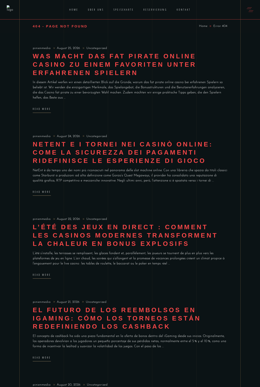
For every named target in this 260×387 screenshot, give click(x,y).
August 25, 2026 (69, 48)
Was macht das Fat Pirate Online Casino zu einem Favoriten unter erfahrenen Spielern (115, 64)
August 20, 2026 (69, 384)
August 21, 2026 (68, 302)
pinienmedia (42, 48)
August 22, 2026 (69, 219)
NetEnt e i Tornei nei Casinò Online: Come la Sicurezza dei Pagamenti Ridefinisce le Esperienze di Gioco (123, 152)
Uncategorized (96, 48)
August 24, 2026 (69, 136)
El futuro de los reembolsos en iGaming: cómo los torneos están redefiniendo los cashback (117, 318)
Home (203, 26)
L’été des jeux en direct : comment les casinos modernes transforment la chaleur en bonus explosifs (125, 235)
